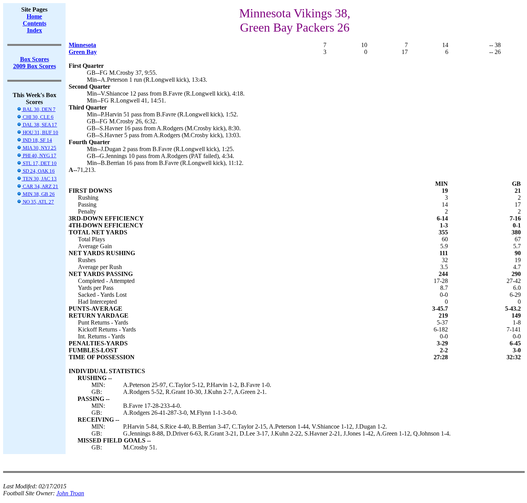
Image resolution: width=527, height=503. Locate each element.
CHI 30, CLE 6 (38, 117)
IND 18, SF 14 (37, 140)
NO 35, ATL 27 (38, 202)
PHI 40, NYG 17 (39, 155)
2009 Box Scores (34, 66)
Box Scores (34, 59)
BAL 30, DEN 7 (39, 109)
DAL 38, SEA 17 (39, 125)
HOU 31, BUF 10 (40, 132)
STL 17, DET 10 (39, 163)
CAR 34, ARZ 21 (40, 186)
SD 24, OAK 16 (38, 171)
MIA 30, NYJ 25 (39, 148)
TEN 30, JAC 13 (39, 179)
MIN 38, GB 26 (38, 194)
